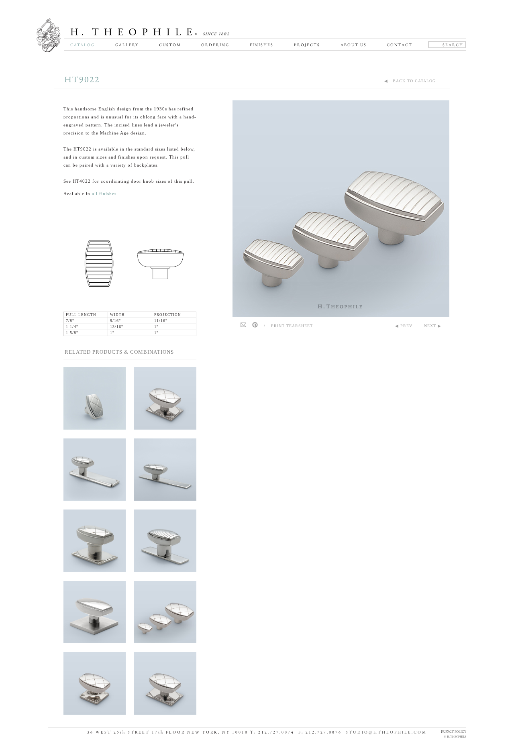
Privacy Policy (453, 732)
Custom (170, 44)
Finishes (261, 44)
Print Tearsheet (292, 326)
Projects (307, 44)
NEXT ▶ (432, 326)
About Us (354, 44)
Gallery (127, 44)
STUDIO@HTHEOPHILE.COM (386, 732)
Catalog (82, 44)
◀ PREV (403, 326)
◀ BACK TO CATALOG (410, 81)
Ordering (215, 44)
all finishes (104, 193)
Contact (399, 44)
